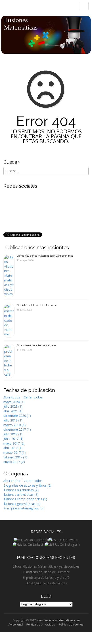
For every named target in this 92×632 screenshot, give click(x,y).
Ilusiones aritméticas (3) (20, 494)
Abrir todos (11, 397)
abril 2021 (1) (13, 411)
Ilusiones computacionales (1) (25, 499)
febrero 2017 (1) (15, 457)
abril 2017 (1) (13, 448)
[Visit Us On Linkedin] (29, 544)
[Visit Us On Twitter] (63, 539)
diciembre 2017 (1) (17, 429)
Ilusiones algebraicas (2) (21, 490)
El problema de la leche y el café (36, 345)
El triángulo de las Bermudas (46, 583)
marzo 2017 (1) (14, 452)
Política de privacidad (40, 624)
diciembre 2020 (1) (17, 415)
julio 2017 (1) (12, 434)
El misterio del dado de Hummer (36, 305)
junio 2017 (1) (13, 438)
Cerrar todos (33, 397)
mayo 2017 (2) (14, 443)
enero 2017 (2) (14, 462)
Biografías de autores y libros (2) (27, 485)
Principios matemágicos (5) (23, 508)
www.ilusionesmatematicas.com (58, 620)
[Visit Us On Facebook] (30, 539)
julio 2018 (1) (12, 420)
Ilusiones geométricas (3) (21, 504)
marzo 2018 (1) (14, 425)
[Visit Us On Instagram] (62, 544)
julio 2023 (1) (12, 406)
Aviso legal (15, 624)
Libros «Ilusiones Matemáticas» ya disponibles (45, 255)
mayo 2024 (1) (14, 402)
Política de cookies (71, 624)
